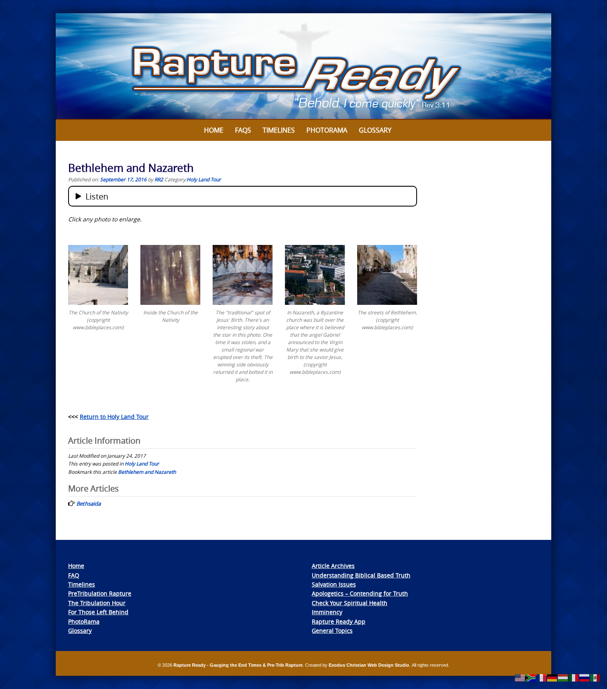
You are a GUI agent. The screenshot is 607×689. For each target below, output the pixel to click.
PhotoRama (84, 621)
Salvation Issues (334, 584)
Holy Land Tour (204, 179)
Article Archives (333, 566)
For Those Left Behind (98, 612)
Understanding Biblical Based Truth (361, 575)
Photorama (326, 130)
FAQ (73, 575)
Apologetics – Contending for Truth (360, 593)
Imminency (327, 612)
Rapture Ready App (338, 621)
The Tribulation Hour (97, 603)
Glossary (375, 130)
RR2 (158, 179)
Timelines (279, 130)
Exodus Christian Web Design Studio (369, 665)
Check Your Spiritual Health (349, 603)
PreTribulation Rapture (99, 593)
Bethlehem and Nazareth (147, 471)
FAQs (243, 130)
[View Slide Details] (303, 66)
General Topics (332, 630)
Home (213, 130)
